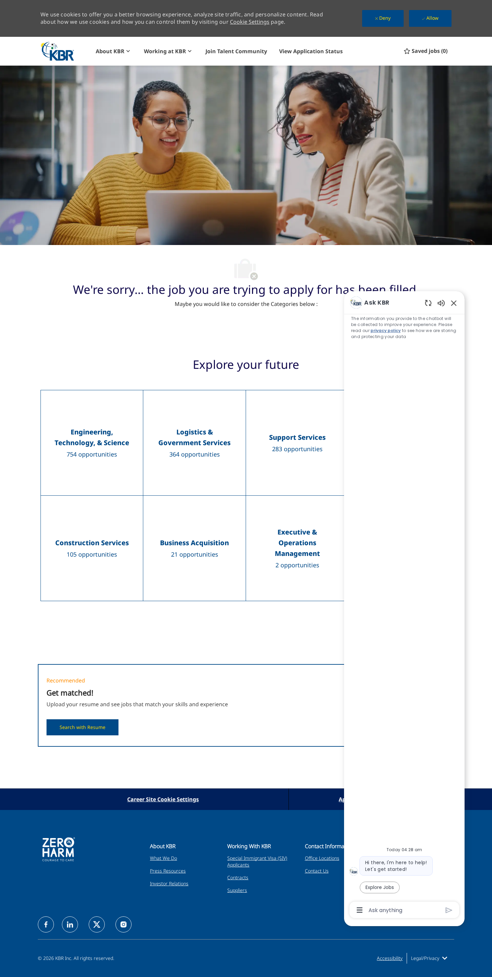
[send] (449, 910)
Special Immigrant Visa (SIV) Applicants (257, 861)
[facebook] (46, 924)
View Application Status (311, 51)
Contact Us (317, 871)
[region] (404, 605)
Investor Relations (169, 883)
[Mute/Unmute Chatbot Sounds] (441, 303)
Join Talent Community (236, 51)
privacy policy (386, 330)
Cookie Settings (249, 21)
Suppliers (237, 890)
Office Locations (322, 858)
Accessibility (390, 958)
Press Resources (168, 871)
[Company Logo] (65, 51)
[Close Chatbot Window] (453, 303)
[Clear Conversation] (428, 302)
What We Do (163, 858)
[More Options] (359, 910)
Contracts (237, 877)
